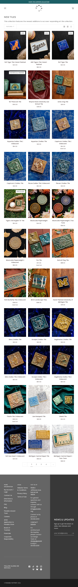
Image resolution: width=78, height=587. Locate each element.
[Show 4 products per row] (71, 26)
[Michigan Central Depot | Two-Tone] (63, 439)
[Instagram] (41, 566)
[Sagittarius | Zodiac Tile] (63, 322)
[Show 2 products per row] (64, 26)
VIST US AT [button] (34, 484)
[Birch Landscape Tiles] (39, 283)
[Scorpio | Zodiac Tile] (39, 322)
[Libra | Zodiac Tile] (15, 322)
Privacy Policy (22, 493)
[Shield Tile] (63, 399)
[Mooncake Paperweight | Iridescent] (15, 243)
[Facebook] (29, 566)
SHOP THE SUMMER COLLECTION (39, 2)
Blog (5, 508)
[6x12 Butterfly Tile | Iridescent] (15, 283)
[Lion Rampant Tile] (39, 399)
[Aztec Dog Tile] (63, 84)
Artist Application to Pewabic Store (9, 522)
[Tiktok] (33, 566)
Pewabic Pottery (11, 583)
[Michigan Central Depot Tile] (39, 439)
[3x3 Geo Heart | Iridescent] (15, 439)
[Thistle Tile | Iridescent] (15, 399)
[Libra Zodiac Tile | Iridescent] (15, 359)
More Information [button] (8, 485)
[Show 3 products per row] (67, 26)
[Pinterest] (37, 566)
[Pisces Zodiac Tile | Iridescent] (39, 166)
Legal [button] (19, 484)
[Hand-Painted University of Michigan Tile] (63, 283)
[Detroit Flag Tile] (63, 243)
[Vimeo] (33, 569)
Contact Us (8, 495)
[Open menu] (7, 8)
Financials (7, 533)
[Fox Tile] (39, 243)
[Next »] (53, 464)
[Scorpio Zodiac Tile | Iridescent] (39, 359)
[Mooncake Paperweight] (39, 203)
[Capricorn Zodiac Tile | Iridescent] (63, 124)
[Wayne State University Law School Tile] (39, 84)
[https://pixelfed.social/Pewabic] (41, 569)
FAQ (5, 504)
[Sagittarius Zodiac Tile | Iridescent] (63, 359)
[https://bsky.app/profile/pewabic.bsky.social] (37, 569)
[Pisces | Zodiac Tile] (63, 166)
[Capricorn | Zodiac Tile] (15, 166)
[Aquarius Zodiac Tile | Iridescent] (15, 124)
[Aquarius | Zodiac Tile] (39, 124)
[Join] (71, 533)
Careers (7, 517)
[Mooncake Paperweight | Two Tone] (63, 203)
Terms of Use (22, 497)
